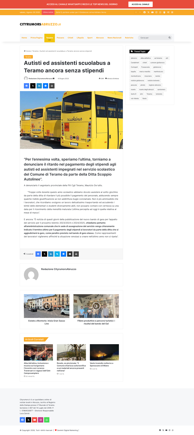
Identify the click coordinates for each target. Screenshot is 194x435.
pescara (134, 85)
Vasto (144, 98)
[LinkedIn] (39, 85)
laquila (133, 71)
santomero (161, 89)
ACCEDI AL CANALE (140, 4)
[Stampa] (52, 85)
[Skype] (57, 254)
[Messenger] (45, 85)
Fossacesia (145, 67)
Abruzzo (100, 38)
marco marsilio (144, 71)
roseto (133, 89)
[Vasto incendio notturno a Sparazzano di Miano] (104, 352)
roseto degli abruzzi (146, 89)
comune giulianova (157, 63)
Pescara (60, 38)
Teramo (49, 38)
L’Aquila (80, 38)
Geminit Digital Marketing (67, 430)
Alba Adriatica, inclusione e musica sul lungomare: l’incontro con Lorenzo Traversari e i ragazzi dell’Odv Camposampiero (37, 368)
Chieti (70, 38)
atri (167, 58)
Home (24, 38)
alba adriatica (146, 58)
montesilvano (136, 76)
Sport (89, 38)
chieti (145, 63)
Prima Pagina (36, 38)
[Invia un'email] (53, 78)
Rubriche (129, 38)
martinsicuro (158, 71)
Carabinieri (135, 63)
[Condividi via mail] (69, 254)
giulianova (157, 67)
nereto (157, 76)
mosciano (148, 76)
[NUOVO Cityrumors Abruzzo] (40, 24)
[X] (33, 85)
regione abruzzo (155, 85)
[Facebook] (26, 85)
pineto (143, 85)
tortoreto (159, 94)
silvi (141, 94)
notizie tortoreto (153, 80)
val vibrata (135, 98)
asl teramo (158, 58)
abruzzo (134, 58)
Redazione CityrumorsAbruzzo (40, 78)
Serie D (133, 94)
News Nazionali (114, 38)
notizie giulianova (137, 80)
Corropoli (134, 67)
